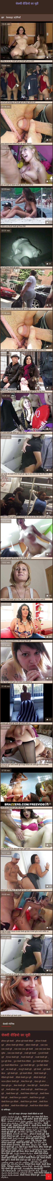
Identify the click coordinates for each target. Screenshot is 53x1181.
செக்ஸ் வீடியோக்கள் (41, 1149)
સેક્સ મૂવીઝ (44, 1127)
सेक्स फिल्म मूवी (26, 1081)
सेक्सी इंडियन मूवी (12, 1089)
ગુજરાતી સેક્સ (13, 1121)
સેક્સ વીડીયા (26, 1136)
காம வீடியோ (12, 1123)
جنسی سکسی (23, 1140)
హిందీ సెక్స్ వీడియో (42, 1166)
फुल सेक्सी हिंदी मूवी (27, 1065)
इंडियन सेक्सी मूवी (32, 1045)
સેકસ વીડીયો (32, 1127)
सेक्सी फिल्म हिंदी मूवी (24, 1143)
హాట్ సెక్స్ (18, 1119)
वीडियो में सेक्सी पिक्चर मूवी (28, 1158)
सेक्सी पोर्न (26, 1117)
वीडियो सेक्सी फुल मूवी (23, 1077)
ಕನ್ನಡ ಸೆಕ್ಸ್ (5, 1164)
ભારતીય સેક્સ (17, 1164)
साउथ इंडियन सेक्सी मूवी (10, 1081)
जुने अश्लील (28, 1119)
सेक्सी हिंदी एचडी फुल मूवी (21, 1160)
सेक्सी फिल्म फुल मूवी (37, 1098)
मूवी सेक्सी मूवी (12, 1073)
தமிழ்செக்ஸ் (42, 1155)
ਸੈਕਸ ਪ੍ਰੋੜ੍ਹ (12, 1149)
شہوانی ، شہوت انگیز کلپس (22, 1155)
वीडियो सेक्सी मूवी (40, 1077)
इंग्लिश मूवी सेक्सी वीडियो (24, 1041)
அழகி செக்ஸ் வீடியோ (23, 1153)
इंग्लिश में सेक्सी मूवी (37, 1134)
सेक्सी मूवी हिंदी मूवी (8, 1132)
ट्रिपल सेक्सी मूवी (12, 1057)
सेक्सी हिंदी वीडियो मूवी (16, 1127)
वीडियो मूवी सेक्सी (7, 1077)
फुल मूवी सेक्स (6, 1061)
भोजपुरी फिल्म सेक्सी (32, 1164)
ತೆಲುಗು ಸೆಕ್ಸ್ (36, 1145)
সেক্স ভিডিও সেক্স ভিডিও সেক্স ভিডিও (30, 1132)
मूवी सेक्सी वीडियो (26, 1073)
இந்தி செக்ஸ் (7, 1119)
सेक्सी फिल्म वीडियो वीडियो (39, 1106)
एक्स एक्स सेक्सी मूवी (14, 1053)
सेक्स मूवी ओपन (40, 1081)
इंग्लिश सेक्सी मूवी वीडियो (14, 1045)
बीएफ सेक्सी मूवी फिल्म (33, 1151)
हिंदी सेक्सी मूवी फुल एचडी (11, 1168)
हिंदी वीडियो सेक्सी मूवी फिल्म (12, 1151)
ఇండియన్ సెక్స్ (39, 1136)
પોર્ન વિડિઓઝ (40, 1143)
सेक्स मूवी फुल (6, 1085)
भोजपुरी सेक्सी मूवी (25, 1069)
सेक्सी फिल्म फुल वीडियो (9, 1102)
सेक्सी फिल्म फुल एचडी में (18, 1098)
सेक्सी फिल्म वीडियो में (22, 1125)
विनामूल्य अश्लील (13, 1166)
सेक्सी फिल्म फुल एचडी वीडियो (13, 1130)
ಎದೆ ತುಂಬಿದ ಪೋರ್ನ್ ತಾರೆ (28, 1171)
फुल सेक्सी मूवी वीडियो (40, 1061)
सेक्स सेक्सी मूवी (19, 1085)
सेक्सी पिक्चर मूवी (12, 1093)
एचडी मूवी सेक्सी (30, 1053)
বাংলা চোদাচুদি (37, 1160)
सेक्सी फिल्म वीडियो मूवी (19, 1106)
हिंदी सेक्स (26, 1145)
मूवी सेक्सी (37, 1069)
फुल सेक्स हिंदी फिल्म (40, 1117)
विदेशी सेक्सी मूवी (40, 1073)
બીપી (21, 1123)
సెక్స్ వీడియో (36, 1140)
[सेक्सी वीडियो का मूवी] (49, 1177)
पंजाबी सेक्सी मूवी (41, 1057)
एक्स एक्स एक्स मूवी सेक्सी (23, 1049)
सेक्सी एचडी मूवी (26, 1089)
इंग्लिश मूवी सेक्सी (7, 1041)
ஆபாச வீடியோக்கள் (10, 1175)
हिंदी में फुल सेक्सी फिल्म (28, 1147)
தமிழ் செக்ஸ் (18, 1138)
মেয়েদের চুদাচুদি (27, 1166)
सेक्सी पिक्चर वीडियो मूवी (29, 1093)
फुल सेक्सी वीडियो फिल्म (9, 1065)
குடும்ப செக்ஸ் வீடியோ (11, 1117)
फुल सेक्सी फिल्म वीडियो (22, 1061)
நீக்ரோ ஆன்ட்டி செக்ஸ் (36, 1130)
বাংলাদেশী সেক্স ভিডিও (21, 1134)
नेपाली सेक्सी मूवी (27, 1057)
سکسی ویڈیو (27, 1121)
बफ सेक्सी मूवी (11, 1069)
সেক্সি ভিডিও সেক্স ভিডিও (33, 1123)
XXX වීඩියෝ (25, 1149)
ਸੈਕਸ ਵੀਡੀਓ (39, 1121)
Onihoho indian (8, 1140)
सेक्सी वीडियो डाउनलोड (11, 1145)
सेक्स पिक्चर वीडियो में (42, 1173)
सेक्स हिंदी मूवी (32, 1085)
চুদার (16, 1147)
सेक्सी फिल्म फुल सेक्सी (29, 1102)
